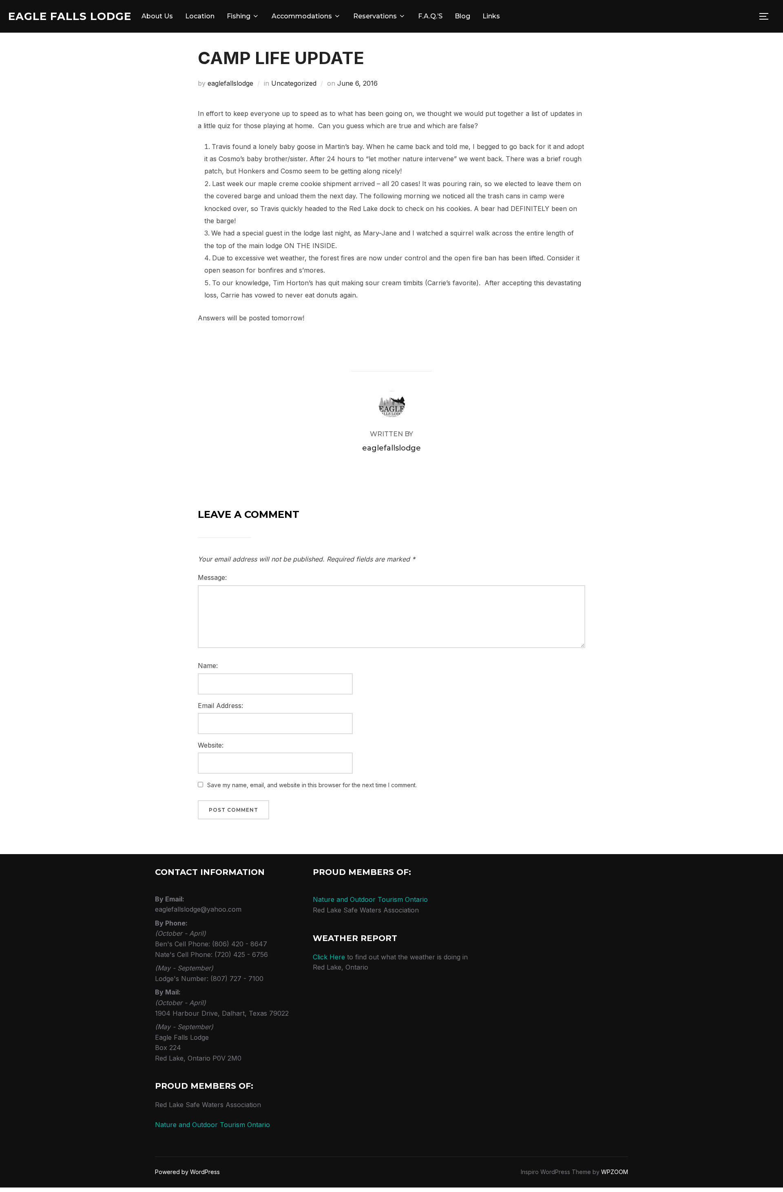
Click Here (329, 957)
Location (200, 16)
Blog (462, 16)
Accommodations (302, 16)
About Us (157, 16)
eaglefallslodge (230, 83)
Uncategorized (293, 83)
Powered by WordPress (187, 1171)
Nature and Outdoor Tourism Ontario (212, 1125)
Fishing (238, 16)
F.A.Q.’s (430, 16)
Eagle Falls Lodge (69, 16)
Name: (208, 665)
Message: (212, 577)
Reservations (375, 16)
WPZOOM (614, 1171)
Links (491, 16)
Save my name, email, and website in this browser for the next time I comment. (312, 784)
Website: (210, 745)
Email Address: (220, 705)
